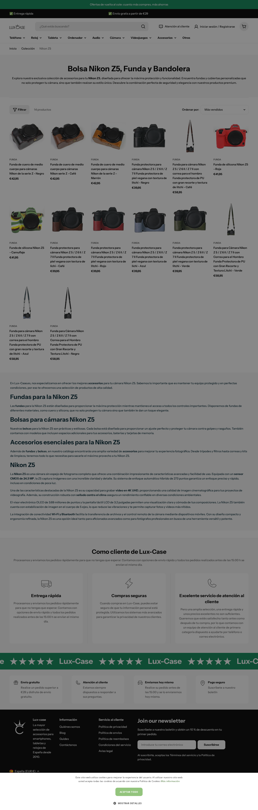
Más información (170, 781)
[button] (129, 803)
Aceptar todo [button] (129, 792)
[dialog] (129, 791)
